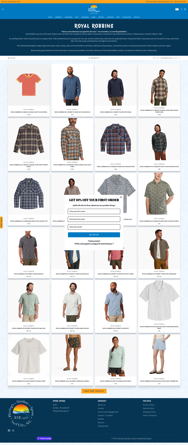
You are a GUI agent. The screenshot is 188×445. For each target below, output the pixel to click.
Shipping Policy (149, 412)
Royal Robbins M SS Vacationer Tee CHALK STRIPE (29, 360)
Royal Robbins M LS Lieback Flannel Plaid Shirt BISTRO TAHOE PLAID (159, 90)
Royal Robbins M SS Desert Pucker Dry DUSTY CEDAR (116, 252)
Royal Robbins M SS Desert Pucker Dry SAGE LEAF (29, 306)
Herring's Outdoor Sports (127, 438)
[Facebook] (9, 430)
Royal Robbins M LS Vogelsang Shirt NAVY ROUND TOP (29, 199)
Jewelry (101, 17)
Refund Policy (148, 408)
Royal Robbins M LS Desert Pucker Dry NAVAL (116, 90)
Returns (101, 422)
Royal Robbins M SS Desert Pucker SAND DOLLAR (72, 306)
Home (93, 17)
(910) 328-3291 (181, 2)
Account (181, 9)
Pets (118, 17)
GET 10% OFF (94, 235)
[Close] (121, 197)
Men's (50, 17)
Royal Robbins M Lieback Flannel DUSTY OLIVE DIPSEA (29, 90)
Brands (101, 408)
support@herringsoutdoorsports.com (160, 2)
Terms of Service (150, 415)
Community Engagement (108, 412)
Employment (103, 426)
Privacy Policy (148, 405)
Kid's (76, 17)
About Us (101, 405)
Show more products (94, 391)
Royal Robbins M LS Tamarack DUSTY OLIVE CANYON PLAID (159, 144)
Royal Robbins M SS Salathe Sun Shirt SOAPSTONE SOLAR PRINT (159, 306)
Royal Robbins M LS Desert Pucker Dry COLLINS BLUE (72, 90)
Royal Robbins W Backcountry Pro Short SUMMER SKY (159, 360)
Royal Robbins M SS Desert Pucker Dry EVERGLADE (159, 252)
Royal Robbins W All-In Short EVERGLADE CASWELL (72, 360)
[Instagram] (13, 430)
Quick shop (29, 102)
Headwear (85, 17)
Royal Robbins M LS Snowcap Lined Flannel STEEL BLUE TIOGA (72, 144)
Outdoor (110, 17)
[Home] (94, 9)
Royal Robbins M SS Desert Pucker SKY (116, 306)
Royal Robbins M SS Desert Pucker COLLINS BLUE (72, 252)
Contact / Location (105, 415)
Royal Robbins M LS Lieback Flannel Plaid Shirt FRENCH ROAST (29, 144)
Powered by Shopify (144, 438)
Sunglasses (126, 17)
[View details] (21, 413)
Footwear (68, 17)
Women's (58, 17)
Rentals (137, 17)
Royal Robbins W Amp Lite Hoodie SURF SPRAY (116, 360)
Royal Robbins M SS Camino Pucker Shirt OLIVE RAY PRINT (159, 199)
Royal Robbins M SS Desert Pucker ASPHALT (29, 252)
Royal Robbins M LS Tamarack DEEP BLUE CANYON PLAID (116, 144)
